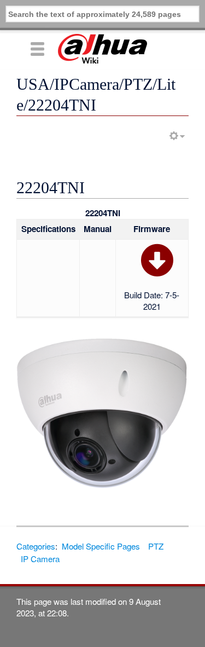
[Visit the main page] (102, 49)
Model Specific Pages (101, 546)
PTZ (155, 546)
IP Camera (40, 558)
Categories (35, 546)
